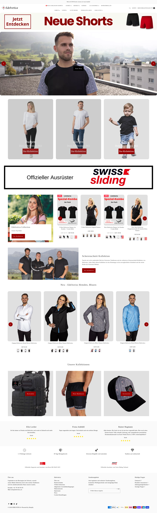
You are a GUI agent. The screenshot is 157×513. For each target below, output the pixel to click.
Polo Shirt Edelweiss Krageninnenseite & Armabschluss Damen (137, 229)
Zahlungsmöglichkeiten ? (142, 484)
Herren (76, 5)
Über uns (56, 480)
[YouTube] (11, 504)
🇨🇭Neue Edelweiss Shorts (54, 5)
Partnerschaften (58, 482)
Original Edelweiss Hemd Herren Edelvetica (24, 343)
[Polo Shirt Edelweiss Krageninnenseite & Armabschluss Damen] (137, 210)
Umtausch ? (138, 480)
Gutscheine (74, 10)
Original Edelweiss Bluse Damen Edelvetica (60, 343)
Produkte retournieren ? (141, 482)
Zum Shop (78, 68)
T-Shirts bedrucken (59, 484)
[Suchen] (129, 8)
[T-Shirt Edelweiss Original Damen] (91, 210)
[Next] (153, 63)
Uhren (57, 10)
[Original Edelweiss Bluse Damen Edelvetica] (60, 316)
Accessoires (93, 5)
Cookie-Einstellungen (60, 495)
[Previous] (3, 63)
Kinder (84, 5)
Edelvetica (98, 10)
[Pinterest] (8, 504)
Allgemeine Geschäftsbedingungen (64, 486)
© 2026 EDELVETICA (14, 507)
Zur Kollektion (18, 236)
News (55, 493)
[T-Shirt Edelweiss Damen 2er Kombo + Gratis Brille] (67, 210)
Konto (134, 8)
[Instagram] (14, 504)
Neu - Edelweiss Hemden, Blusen (78, 284)
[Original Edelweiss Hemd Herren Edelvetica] (24, 316)
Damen (68, 5)
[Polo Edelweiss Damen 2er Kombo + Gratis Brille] (114, 210)
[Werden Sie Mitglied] (118, 489)
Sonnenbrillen (106, 5)
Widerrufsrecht (58, 488)
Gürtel (64, 10)
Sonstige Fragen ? (140, 486)
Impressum (57, 491)
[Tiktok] (16, 504)
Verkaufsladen (86, 10)
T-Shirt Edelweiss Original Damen (90, 227)
